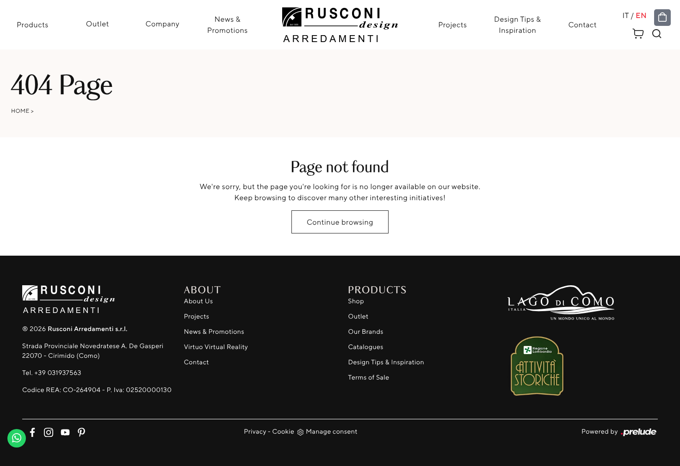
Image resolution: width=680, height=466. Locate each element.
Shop (356, 301)
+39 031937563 (57, 373)
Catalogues (365, 347)
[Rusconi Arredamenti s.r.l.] (340, 22)
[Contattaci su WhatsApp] (16, 436)
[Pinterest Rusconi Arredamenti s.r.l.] (78, 431)
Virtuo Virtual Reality (216, 347)
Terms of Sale (368, 377)
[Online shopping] (662, 17)
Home (20, 110)
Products (33, 25)
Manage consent (331, 431)
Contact (582, 25)
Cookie (283, 431)
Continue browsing (340, 222)
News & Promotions (227, 25)
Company (162, 23)
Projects (452, 25)
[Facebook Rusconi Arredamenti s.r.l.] (30, 431)
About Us (198, 301)
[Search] (656, 33)
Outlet (97, 23)
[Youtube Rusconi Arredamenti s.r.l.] (63, 431)
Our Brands (365, 332)
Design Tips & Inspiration (517, 25)
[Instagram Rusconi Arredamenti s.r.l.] (46, 431)
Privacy (255, 431)
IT (626, 15)
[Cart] (638, 32)
